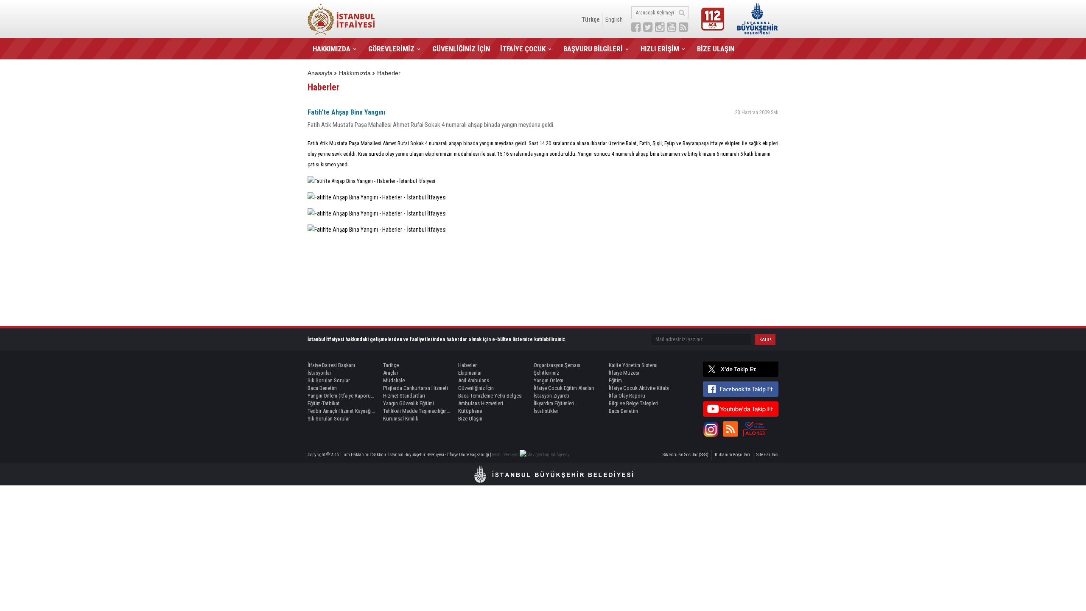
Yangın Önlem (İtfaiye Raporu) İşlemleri (341, 395)
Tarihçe (391, 365)
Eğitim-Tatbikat (324, 403)
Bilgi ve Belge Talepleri (633, 403)
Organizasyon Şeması (557, 365)
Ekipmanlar (470, 373)
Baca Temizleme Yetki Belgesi (490, 395)
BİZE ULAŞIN (715, 49)
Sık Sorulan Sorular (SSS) (685, 454)
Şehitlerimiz (546, 373)
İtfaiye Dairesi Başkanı (331, 365)
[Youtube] (740, 409)
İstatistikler (546, 411)
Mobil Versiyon (506, 454)
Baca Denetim (322, 388)
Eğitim (615, 380)
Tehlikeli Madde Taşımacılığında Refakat (417, 411)
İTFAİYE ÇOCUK (523, 49)
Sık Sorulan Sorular (329, 380)
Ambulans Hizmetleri (480, 403)
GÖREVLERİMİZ (391, 49)
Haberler (388, 73)
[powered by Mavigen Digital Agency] (545, 454)
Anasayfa (320, 73)
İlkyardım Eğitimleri (554, 403)
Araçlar (390, 373)
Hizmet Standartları (404, 395)
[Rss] (730, 429)
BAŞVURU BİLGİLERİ (593, 49)
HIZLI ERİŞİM (660, 49)
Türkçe (591, 19)
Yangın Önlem (548, 380)
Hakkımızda (355, 73)
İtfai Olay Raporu (627, 395)
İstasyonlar (319, 373)
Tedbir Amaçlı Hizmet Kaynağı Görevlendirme (341, 411)
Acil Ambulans (473, 380)
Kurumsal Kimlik (400, 418)
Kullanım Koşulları (732, 454)
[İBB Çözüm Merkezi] (755, 429)
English (614, 19)
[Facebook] (740, 389)
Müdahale (394, 380)
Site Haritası (767, 454)
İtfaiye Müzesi (624, 373)
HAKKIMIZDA (331, 49)
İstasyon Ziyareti (551, 395)
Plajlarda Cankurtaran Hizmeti (415, 388)
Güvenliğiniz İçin (476, 388)
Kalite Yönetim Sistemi (633, 365)
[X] (740, 369)
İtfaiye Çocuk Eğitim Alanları (564, 388)
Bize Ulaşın (470, 418)
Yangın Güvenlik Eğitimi (408, 403)
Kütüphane (470, 411)
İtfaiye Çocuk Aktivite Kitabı (639, 388)
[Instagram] (710, 429)
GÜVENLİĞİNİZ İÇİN (461, 49)
